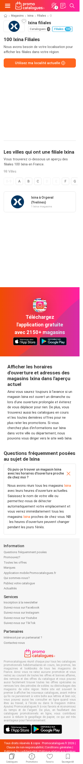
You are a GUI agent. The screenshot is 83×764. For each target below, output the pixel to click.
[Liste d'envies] (63, 5)
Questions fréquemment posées (25, 552)
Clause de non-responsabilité (24, 747)
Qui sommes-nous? (17, 578)
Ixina (30, 15)
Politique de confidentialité (20, 751)
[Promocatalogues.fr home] (30, 5)
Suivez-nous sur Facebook (21, 607)
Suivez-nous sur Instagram (21, 612)
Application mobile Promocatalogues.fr (30, 573)
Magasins (17, 15)
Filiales (41, 15)
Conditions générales (58, 747)
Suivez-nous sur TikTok (20, 623)
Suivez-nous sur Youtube (20, 618)
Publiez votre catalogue (19, 583)
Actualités (10, 588)
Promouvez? (12, 557)
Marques (9, 567)
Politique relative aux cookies (57, 751)
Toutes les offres (15, 562)
